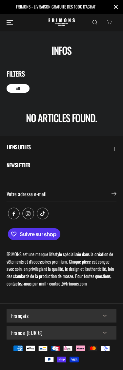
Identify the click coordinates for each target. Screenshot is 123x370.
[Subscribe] (114, 194)
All (18, 88)
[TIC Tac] (42, 213)
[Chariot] (109, 22)
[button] (10, 22)
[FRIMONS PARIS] (62, 22)
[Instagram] (28, 213)
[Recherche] (95, 22)
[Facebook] (14, 213)
